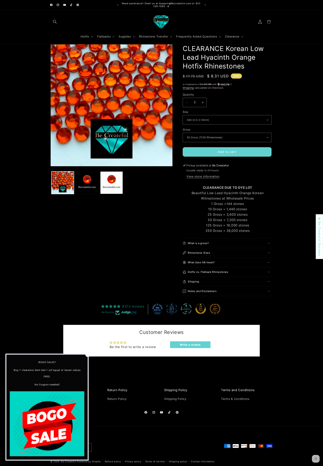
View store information (202, 176)
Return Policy (117, 399)
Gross (186, 129)
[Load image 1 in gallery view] (62, 182)
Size (185, 112)
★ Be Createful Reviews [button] (319, 236)
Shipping (188, 87)
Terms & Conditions (235, 399)
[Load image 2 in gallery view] (87, 182)
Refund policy (113, 461)
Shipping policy (178, 461)
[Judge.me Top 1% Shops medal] (200, 308)
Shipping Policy (175, 399)
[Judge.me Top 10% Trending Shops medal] (215, 308)
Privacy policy (133, 461)
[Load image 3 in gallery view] (111, 182)
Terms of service (155, 461)
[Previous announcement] (117, 5)
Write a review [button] (190, 344)
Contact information (203, 461)
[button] (54, 21)
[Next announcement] (205, 5)
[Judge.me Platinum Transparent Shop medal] (186, 308)
